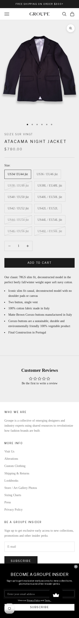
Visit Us (9, 451)
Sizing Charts (12, 495)
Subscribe (21, 561)
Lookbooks (11, 480)
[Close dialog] (76, 566)
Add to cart (39, 262)
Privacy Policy (13, 509)
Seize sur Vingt (18, 134)
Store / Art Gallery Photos (20, 488)
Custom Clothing (14, 466)
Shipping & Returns (16, 473)
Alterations (11, 458)
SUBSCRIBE (39, 607)
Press (7, 502)
